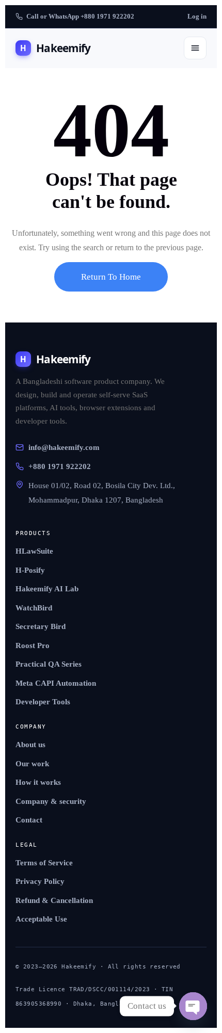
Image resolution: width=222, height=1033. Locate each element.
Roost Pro (32, 645)
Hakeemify (55, 48)
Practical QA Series (48, 664)
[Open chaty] (193, 1006)
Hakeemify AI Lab (46, 589)
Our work (32, 764)
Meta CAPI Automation (55, 683)
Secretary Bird (40, 626)
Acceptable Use (41, 919)
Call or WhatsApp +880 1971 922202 (80, 16)
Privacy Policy (40, 881)
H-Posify (30, 570)
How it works (38, 782)
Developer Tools (42, 702)
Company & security (50, 801)
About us (30, 744)
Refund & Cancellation (54, 900)
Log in (197, 16)
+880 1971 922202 (59, 466)
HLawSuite (34, 551)
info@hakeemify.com (64, 447)
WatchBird (33, 608)
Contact (28, 820)
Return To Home (111, 277)
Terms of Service (44, 863)
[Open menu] (195, 48)
